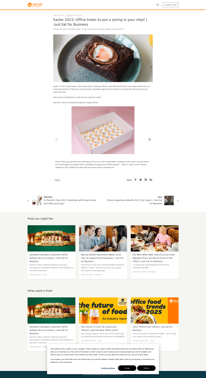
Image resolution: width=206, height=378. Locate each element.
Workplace (152, 272)
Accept (127, 368)
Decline (146, 368)
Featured (69, 15)
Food (45, 275)
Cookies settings (108, 368)
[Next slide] (149, 139)
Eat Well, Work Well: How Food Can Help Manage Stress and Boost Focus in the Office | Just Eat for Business (154, 258)
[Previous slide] (56, 139)
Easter (57, 180)
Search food (171, 5)
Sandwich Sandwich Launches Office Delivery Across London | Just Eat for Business (48, 258)
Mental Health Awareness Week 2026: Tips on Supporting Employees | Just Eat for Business (102, 258)
